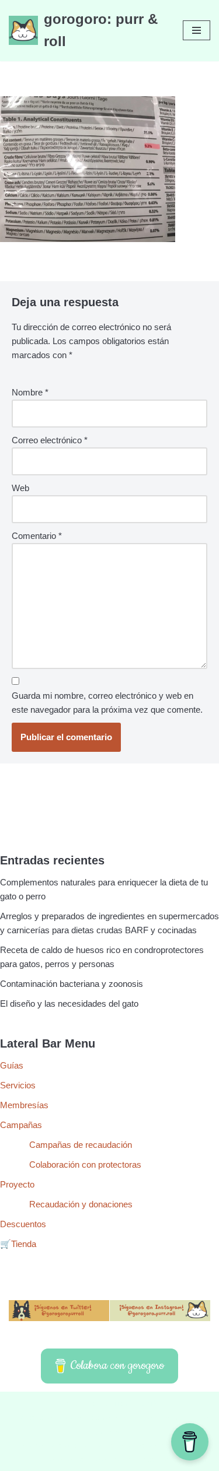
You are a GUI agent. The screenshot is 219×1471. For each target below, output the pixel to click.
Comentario (37, 536)
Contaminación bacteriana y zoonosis (71, 984)
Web (20, 488)
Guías (11, 1065)
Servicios (18, 1085)
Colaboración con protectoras (85, 1164)
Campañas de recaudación (80, 1145)
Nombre (30, 392)
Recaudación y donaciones (81, 1204)
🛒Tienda (18, 1244)
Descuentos (23, 1224)
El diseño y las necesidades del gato (69, 1003)
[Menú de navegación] (196, 30)
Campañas (21, 1125)
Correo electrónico (50, 440)
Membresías (24, 1105)
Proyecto (17, 1184)
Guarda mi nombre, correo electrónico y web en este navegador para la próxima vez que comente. (107, 703)
